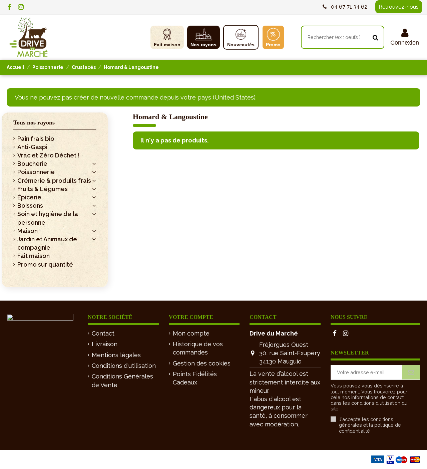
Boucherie (32, 163)
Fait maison (33, 255)
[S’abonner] (411, 372)
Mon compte (191, 333)
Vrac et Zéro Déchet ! (48, 155)
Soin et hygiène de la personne (47, 218)
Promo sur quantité (45, 264)
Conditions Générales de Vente (122, 380)
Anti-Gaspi (32, 146)
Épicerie (29, 197)
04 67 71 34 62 (349, 7)
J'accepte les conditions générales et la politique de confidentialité (370, 425)
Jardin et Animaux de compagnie (47, 243)
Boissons (30, 205)
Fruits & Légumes (42, 188)
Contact (103, 333)
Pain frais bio (35, 138)
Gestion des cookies (202, 363)
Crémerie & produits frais (54, 180)
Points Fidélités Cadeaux (195, 378)
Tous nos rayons (34, 122)
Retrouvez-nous (399, 7)
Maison (27, 230)
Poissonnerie (36, 171)
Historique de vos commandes (198, 348)
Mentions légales (116, 355)
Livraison (104, 344)
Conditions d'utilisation (124, 365)
